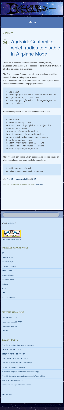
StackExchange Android (17, 179)
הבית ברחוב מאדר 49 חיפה (11, 349)
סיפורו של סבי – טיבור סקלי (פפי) (13, 354)
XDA (34, 179)
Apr (5, 40)
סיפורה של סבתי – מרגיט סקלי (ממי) (15, 358)
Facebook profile (8, 279)
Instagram (5, 284)
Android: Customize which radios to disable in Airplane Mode (35, 47)
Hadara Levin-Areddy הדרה (12, 322)
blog (41, 184)
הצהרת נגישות (7, 394)
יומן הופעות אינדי (8, 262)
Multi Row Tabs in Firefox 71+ (12, 380)
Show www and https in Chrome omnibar (16, 385)
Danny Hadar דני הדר (9, 317)
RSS (3, 293)
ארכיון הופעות (7, 271)
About (4, 288)
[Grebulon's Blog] (26, 8)
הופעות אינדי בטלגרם (9, 266)
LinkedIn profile (7, 257)
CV (3, 253)
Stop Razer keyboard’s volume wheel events (18, 345)
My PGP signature (8, 297)
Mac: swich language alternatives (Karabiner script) (20, 372)
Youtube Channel (8, 275)
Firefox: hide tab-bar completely (13, 367)
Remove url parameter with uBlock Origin (17, 363)
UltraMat (5, 331)
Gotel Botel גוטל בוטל (9, 326)
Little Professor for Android (11, 239)
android (36, 184)
